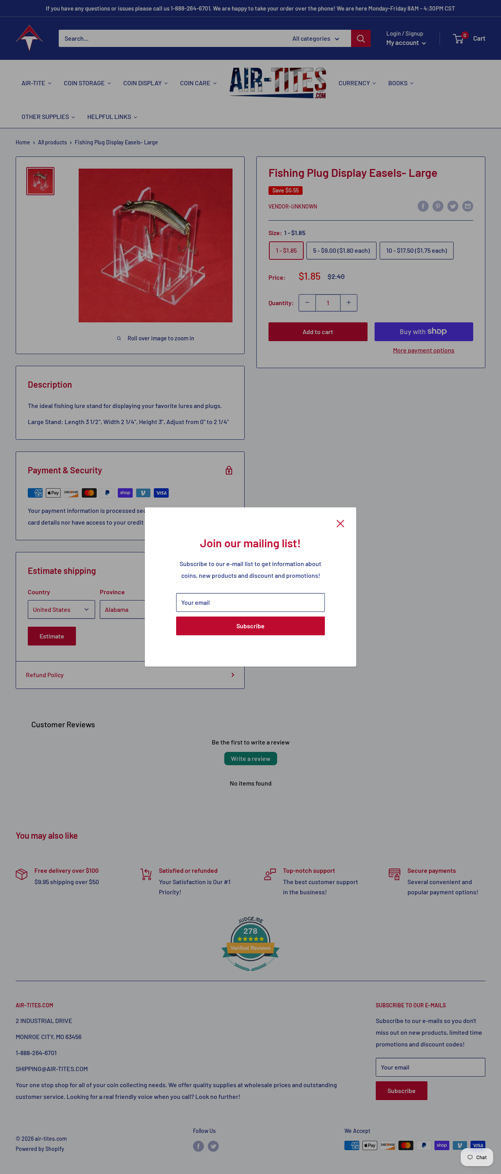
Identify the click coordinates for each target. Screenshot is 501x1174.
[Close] (340, 523)
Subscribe (250, 625)
